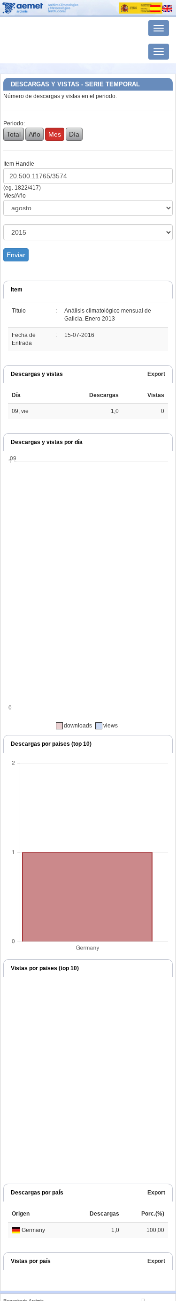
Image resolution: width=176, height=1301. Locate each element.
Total (14, 134)
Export (156, 374)
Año (34, 134)
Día (74, 134)
